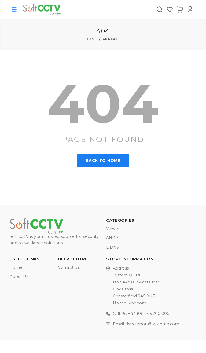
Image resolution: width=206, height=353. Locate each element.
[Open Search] (159, 9)
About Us (19, 276)
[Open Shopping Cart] (179, 9)
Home (91, 39)
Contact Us (69, 267)
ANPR (112, 237)
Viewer (113, 228)
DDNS (112, 247)
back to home (103, 160)
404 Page (111, 39)
